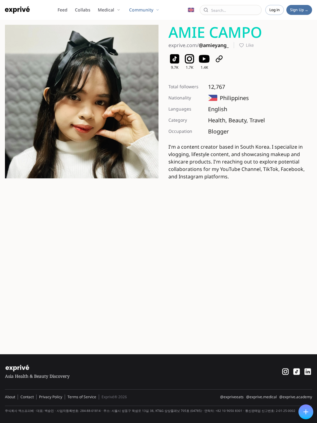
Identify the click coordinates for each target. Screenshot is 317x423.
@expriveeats (232, 397)
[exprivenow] (285, 371)
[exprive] (296, 371)
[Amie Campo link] (219, 59)
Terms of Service (81, 396)
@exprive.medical (261, 397)
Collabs (82, 10)
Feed (62, 10)
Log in (274, 9)
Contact (27, 396)
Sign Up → (299, 9)
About (10, 396)
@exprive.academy (295, 397)
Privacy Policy (50, 396)
